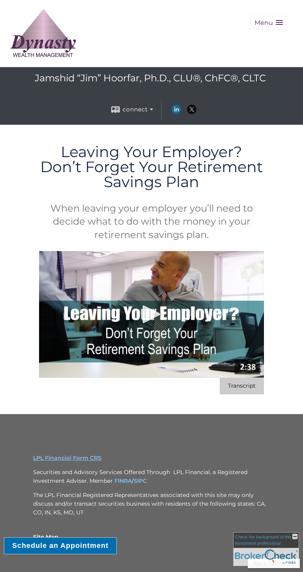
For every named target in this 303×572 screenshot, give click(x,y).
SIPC (140, 480)
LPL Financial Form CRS (67, 457)
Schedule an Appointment (60, 545)
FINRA (123, 480)
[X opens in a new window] (191, 112)
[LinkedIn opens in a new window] (176, 112)
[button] (268, 23)
